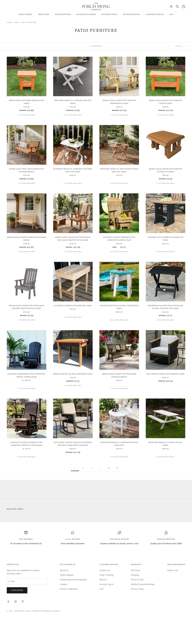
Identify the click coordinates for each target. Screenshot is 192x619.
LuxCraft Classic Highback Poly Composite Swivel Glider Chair (26, 443)
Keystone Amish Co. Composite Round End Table (119, 443)
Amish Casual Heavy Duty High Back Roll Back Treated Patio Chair (73, 238)
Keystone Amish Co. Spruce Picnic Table (165, 443)
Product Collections (69, 589)
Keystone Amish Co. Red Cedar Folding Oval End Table (119, 170)
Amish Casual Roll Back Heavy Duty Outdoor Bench (26, 170)
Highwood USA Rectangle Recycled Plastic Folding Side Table (165, 307)
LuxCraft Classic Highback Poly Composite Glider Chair (119, 238)
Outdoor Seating (131, 14)
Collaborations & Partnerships (73, 579)
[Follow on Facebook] (8, 601)
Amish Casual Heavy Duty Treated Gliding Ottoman (165, 170)
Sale (171, 14)
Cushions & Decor (155, 14)
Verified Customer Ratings (143, 584)
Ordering (135, 575)
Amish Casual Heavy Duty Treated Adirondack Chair (119, 101)
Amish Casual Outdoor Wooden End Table (26, 101)
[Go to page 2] (117, 468)
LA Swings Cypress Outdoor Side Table (73, 305)
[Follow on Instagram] (15, 601)
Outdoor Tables (109, 14)
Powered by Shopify (50, 611)
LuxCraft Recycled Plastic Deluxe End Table (119, 307)
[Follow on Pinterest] (22, 601)
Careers (63, 584)
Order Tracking (106, 575)
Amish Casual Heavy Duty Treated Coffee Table (165, 101)
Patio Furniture (29, 22)
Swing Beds (43, 14)
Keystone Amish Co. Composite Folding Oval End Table (72, 170)
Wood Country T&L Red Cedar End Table (73, 374)
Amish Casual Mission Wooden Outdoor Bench (26, 238)
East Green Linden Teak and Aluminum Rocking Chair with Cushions (73, 443)
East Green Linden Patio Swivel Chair (165, 374)
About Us (64, 570)
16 (108, 468)
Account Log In (106, 584)
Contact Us (105, 570)
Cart (101, 589)
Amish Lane (172, 570)
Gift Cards (135, 570)
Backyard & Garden (86, 14)
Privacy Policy (137, 589)
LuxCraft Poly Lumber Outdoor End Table (165, 238)
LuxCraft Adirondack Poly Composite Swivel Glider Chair (27, 375)
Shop (17, 22)
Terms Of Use (137, 579)
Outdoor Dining (63, 14)
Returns (103, 579)
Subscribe (17, 590)
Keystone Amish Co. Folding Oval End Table (73, 101)
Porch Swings (25, 14)
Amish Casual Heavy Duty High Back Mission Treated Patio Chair (26, 307)
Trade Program (67, 575)
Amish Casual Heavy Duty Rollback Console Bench (119, 375)
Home (9, 22)
